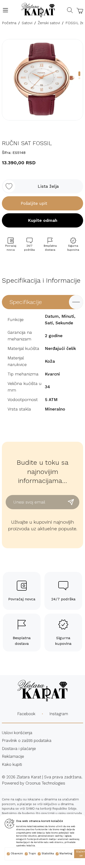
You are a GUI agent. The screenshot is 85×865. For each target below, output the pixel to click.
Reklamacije (13, 756)
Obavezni (17, 853)
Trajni (32, 853)
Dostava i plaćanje (19, 748)
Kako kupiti (12, 764)
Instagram (58, 713)
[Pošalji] (71, 502)
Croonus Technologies (45, 783)
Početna (9, 23)
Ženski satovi (49, 23)
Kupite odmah (42, 220)
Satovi (27, 23)
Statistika (48, 853)
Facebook (26, 713)
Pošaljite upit (34, 203)
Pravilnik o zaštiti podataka (26, 740)
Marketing (66, 853)
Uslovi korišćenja (17, 732)
